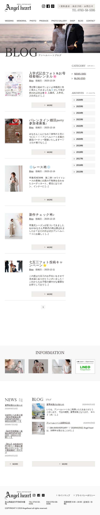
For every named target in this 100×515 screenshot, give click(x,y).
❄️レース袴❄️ (40, 167)
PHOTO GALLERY (59, 21)
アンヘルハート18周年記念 (58, 423)
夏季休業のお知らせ (14, 405)
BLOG (80, 21)
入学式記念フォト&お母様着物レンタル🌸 (47, 75)
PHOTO (33, 21)
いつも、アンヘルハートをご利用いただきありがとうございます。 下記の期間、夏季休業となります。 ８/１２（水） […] (70, 412)
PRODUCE (43, 21)
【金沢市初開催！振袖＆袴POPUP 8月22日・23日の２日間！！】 (14, 434)
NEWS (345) (80, 74)
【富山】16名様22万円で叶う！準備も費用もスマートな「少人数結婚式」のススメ (14, 448)
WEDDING (9, 21)
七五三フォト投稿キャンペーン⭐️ (46, 264)
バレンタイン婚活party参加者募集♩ (46, 121)
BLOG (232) (79, 78)
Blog (31, 81)
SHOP (72, 21)
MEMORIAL (22, 21)
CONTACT (90, 21)
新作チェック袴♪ (42, 214)
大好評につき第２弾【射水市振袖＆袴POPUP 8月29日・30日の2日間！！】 (14, 418)
